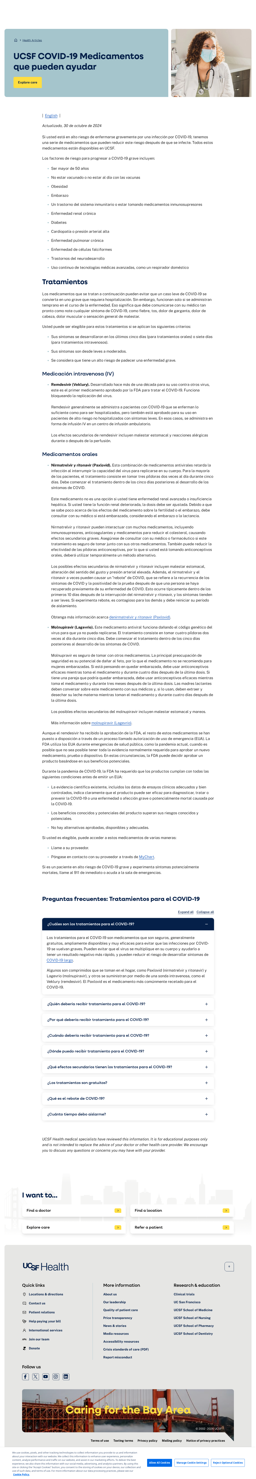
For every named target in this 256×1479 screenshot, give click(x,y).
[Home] (47, 1267)
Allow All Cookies (159, 1462)
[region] (128, 1463)
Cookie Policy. (21, 1474)
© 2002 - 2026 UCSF (209, 1428)
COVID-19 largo (60, 960)
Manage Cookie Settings (192, 1462)
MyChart (146, 857)
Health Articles (32, 40)
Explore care (27, 82)
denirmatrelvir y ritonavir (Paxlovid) (139, 617)
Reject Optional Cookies (228, 1462)
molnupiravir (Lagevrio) (111, 723)
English (51, 115)
